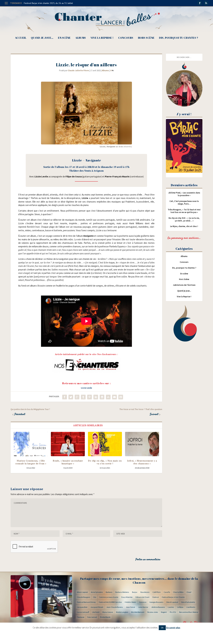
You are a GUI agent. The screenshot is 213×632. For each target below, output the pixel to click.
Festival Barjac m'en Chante (173, 597)
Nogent (164, 612)
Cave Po (167, 592)
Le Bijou (180, 607)
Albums (80, 38)
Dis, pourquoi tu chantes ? (178, 38)
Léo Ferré (95, 612)
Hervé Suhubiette (188, 602)
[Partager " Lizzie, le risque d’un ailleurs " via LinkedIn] (96, 397)
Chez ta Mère (178, 592)
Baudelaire (144, 592)
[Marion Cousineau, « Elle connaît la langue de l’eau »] (31, 444)
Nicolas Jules (152, 612)
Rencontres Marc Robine (188, 612)
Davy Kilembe (126, 597)
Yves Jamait (92, 617)
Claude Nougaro (83, 597)
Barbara (109, 592)
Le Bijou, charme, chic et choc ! (184, 226)
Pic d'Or (173, 612)
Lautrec (171, 607)
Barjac (134, 592)
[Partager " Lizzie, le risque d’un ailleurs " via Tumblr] (83, 397)
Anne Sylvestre (97, 592)
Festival (155, 597)
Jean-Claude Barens (114, 607)
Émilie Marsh (105, 617)
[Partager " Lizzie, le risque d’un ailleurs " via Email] (114, 397)
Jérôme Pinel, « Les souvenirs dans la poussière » (184, 194)
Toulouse (80, 617)
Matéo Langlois (122, 612)
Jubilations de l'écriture (184, 285)
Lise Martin (190, 607)
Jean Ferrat (130, 607)
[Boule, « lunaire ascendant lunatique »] (68, 444)
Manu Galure (107, 612)
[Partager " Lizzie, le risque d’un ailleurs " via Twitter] (71, 397)
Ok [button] (162, 627)
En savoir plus (173, 627)
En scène (64, 38)
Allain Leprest (82, 592)
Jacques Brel (82, 607)
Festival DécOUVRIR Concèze (110, 602)
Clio (94, 597)
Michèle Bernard (137, 612)
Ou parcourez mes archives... (184, 238)
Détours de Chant (142, 597)
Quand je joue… (42, 38)
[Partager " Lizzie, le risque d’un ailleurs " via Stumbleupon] (108, 397)
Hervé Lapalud (172, 602)
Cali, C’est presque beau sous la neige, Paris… (184, 202)
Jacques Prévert (96, 607)
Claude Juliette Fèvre (78, 70)
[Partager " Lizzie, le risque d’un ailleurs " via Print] (121, 397)
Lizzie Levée (86, 388)
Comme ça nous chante (108, 597)
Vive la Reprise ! (102, 38)
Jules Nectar (143, 607)
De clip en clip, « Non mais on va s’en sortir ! (105, 462)
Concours (125, 38)
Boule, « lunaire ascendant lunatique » (68, 462)
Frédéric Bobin (130, 602)
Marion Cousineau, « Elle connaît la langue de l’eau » (30, 462)
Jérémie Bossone (158, 607)
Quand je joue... (184, 290)
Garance (142, 602)
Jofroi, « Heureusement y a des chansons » (142, 462)
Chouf (188, 592)
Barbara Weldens (122, 592)
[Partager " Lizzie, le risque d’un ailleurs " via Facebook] (64, 397)
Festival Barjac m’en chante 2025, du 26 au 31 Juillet (48, 3)
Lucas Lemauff (83, 612)
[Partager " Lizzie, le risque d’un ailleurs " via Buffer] (102, 397)
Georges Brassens (156, 602)
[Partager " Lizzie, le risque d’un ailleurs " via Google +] (77, 397)
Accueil (20, 38)
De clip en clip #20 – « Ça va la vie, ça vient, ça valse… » (184, 219)
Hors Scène (146, 38)
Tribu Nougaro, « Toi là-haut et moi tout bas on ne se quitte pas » (184, 211)
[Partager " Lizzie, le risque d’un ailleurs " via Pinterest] (89, 397)
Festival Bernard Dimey (86, 602)
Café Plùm (156, 592)
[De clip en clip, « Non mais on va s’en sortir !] (105, 444)
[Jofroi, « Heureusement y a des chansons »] (142, 444)
